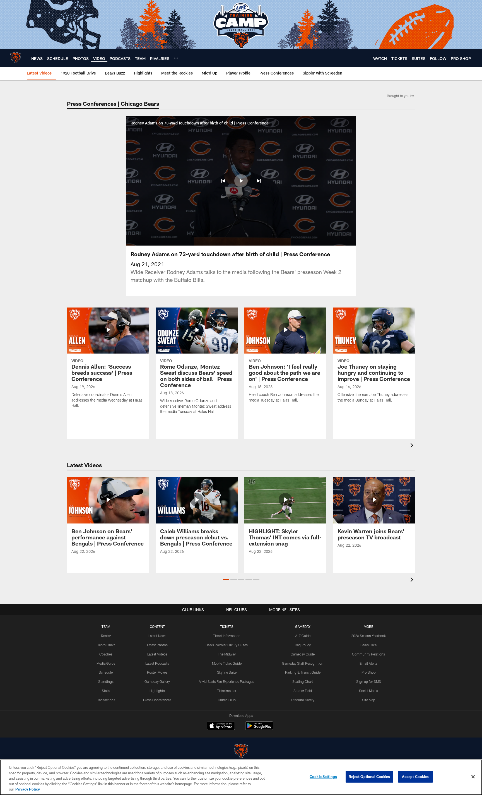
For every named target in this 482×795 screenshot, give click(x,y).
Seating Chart (302, 681)
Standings (106, 681)
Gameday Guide (303, 654)
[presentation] (413, 446)
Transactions (105, 700)
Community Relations (368, 654)
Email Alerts (368, 663)
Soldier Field (302, 691)
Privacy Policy (27, 789)
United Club (227, 700)
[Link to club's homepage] (15, 57)
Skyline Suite (227, 672)
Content (157, 626)
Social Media (368, 691)
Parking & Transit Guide (302, 672)
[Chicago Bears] (241, 751)
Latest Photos (157, 645)
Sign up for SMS (368, 681)
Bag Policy (303, 645)
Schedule (106, 672)
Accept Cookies (415, 776)
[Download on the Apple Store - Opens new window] (221, 726)
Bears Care (368, 645)
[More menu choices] (176, 58)
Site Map (368, 700)
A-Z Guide (302, 636)
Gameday (302, 626)
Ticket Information (226, 636)
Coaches (105, 654)
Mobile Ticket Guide (227, 663)
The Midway (227, 654)
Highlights (157, 691)
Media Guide (106, 663)
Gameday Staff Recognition (302, 663)
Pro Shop (369, 672)
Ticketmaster (226, 691)
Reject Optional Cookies (369, 776)
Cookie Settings (323, 776)
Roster (106, 636)
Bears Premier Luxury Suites (227, 645)
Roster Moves (157, 672)
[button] (223, 181)
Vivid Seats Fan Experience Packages (226, 681)
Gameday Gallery (157, 681)
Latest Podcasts (157, 663)
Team (106, 626)
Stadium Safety (302, 700)
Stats (106, 691)
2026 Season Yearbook (368, 636)
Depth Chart (106, 645)
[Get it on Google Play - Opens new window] (259, 728)
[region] (241, 777)
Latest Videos (157, 654)
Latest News (157, 636)
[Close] (473, 777)
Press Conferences (157, 700)
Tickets (226, 626)
